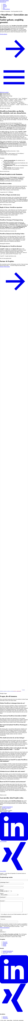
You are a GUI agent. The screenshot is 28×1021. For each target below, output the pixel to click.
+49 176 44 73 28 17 (6, 808)
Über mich (5, 942)
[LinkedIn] (14, 983)
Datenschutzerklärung (4, 927)
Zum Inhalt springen (4, 0)
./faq (4, 7)
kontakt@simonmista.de (7, 806)
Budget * (2, 889)
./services (5, 5)
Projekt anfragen (6, 9)
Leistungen (5, 943)
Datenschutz (5, 1018)
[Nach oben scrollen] (1, 930)
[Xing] (14, 1011)
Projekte (4, 944)
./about (4, 4)
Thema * (2, 893)
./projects (5, 6)
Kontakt (4, 945)
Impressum (5, 1016)
